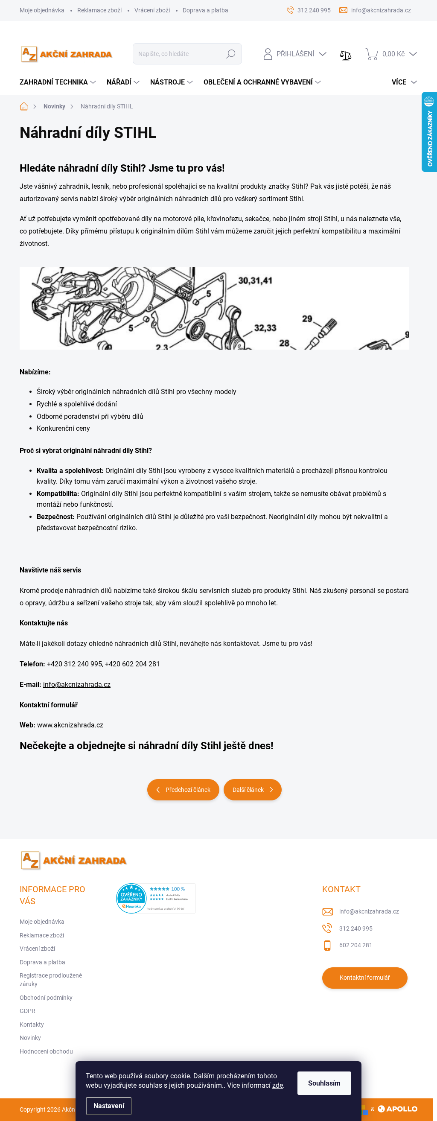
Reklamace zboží (99, 10)
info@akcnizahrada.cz (77, 684)
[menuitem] (59, 82)
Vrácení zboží (152, 10)
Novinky (30, 1037)
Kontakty (32, 1024)
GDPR (27, 1010)
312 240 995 (356, 928)
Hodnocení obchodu (46, 1051)
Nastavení (108, 1106)
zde (277, 1085)
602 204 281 (356, 945)
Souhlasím (324, 1083)
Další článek (248, 789)
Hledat (230, 53)
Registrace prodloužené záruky (51, 979)
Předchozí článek (188, 789)
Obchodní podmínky (46, 997)
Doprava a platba (205, 10)
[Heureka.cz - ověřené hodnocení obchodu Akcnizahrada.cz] (155, 898)
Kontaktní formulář (49, 705)
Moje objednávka (42, 10)
